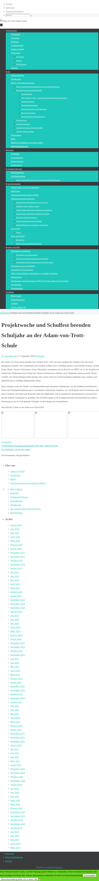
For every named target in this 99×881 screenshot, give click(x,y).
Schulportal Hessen (19, 497)
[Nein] (39, 879)
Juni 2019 (14, 836)
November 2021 (17, 737)
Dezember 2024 (17, 600)
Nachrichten (5, 313)
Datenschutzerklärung (15, 11)
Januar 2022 (16, 729)
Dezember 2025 (17, 552)
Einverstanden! (90, 876)
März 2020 (15, 804)
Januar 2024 (16, 639)
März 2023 (15, 674)
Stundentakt (15, 505)
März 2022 (15, 722)
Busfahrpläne (16, 513)
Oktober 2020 (16, 777)
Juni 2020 (14, 792)
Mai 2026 (14, 533)
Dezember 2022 (17, 686)
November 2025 (17, 556)
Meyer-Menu (16, 489)
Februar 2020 (16, 808)
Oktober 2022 (16, 694)
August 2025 (16, 568)
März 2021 (15, 761)
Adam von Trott (17, 471)
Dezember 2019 (17, 812)
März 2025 (15, 588)
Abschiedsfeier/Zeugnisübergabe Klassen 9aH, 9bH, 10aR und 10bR (29, 446)
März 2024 (15, 631)
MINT (13, 479)
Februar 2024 (16, 635)
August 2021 (16, 745)
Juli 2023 (14, 659)
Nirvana (50, 867)
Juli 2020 (14, 788)
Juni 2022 (14, 710)
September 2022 (17, 698)
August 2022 (16, 702)
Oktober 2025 (16, 560)
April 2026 (15, 537)
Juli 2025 (14, 572)
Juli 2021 (14, 749)
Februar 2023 (16, 678)
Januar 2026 (16, 549)
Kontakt (9, 4)
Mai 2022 (14, 714)
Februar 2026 (16, 545)
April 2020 (15, 800)
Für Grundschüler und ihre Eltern (25, 509)
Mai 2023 (14, 666)
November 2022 (17, 690)
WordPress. (59, 867)
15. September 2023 (9, 356)
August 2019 (16, 828)
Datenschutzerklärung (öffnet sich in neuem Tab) (19, 879)
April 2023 (15, 670)
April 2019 (15, 843)
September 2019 (17, 824)
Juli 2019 (14, 832)
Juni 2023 (14, 663)
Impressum (10, 8)
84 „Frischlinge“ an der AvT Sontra (15, 449)
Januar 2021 (16, 765)
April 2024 (15, 627)
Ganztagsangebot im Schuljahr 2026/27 (28, 483)
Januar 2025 (16, 596)
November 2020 (17, 773)
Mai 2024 (14, 623)
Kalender (14, 493)
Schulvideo (15, 475)
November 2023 (17, 647)
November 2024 (17, 604)
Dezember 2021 (17, 733)
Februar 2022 (16, 725)
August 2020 (16, 784)
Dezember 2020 (17, 769)
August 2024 (16, 611)
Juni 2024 (14, 619)
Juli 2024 (14, 615)
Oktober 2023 (16, 651)
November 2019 (17, 816)
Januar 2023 (16, 682)
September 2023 (17, 655)
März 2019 (15, 847)
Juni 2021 (14, 753)
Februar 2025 (16, 592)
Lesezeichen (6, 442)
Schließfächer (16, 501)
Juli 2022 (14, 706)
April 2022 (15, 718)
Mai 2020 (14, 796)
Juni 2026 (14, 529)
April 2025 (15, 584)
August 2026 (16, 525)
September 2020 (17, 781)
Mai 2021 (14, 757)
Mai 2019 (14, 839)
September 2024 (17, 607)
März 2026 (15, 541)
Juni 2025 (14, 576)
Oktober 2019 (16, 820)
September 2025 (17, 564)
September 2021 (17, 741)
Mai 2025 (14, 580)
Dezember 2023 (17, 643)
